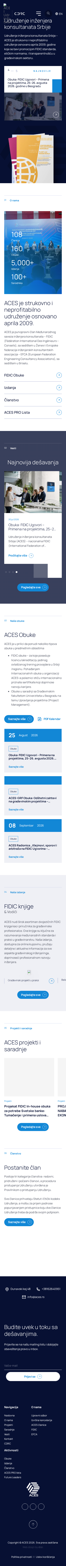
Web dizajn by (33, 1547)
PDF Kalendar (52, 719)
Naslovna (9, 1415)
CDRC (7, 1443)
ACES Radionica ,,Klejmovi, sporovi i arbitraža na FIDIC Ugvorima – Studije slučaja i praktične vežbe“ (33, 848)
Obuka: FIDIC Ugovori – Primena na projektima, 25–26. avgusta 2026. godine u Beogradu (32, 758)
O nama (8, 1420)
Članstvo (9, 1468)
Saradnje (9, 1429)
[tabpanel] (33, 93)
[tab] (6, 572)
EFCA (34, 1434)
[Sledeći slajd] (57, 86)
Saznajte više (17, 719)
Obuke (7, 1458)
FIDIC (34, 1429)
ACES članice (38, 1425)
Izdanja (8, 1463)
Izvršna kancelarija (41, 1420)
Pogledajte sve (31, 587)
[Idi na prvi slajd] (41, 571)
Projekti (8, 1425)
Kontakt (8, 1438)
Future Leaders (12, 1477)
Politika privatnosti (21, 1556)
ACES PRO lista (12, 1472)
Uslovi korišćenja (45, 1556)
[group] (29, 1087)
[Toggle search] (48, 13)
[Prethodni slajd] (57, 72)
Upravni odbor (39, 1415)
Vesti (7, 1434)
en (60, 14)
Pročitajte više (17, 555)
